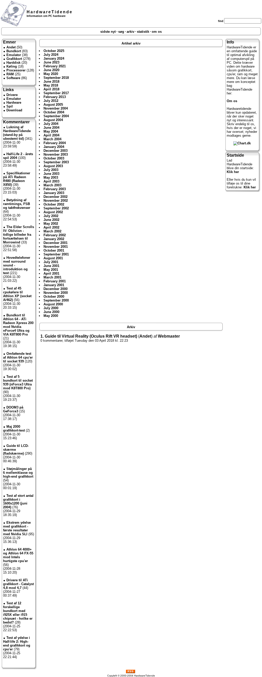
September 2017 (56, 93)
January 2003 (53, 193)
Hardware (13, 102)
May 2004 (50, 131)
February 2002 (54, 235)
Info (230, 42)
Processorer (16, 70)
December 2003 (55, 151)
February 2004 (54, 143)
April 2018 (51, 89)
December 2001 (55, 243)
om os (157, 32)
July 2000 (50, 308)
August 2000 (53, 304)
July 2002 (50, 216)
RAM (10, 74)
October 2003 (53, 158)
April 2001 (51, 273)
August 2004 (53, 120)
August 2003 (53, 166)
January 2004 (53, 147)
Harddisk (13, 63)
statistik (143, 32)
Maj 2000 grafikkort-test (14, 428)
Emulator (13, 55)
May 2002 (50, 223)
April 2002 (51, 227)
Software (13, 78)
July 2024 (50, 55)
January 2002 (53, 239)
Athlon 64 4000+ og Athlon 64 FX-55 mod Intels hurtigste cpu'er (18, 555)
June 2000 (51, 312)
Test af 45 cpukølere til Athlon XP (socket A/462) (17, 294)
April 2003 (51, 181)
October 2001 (53, 250)
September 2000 (56, 300)
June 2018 (51, 81)
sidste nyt (108, 32)
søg (121, 32)
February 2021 (54, 66)
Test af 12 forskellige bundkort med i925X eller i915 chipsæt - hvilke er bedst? (17, 612)
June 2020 (51, 70)
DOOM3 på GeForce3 (13, 409)
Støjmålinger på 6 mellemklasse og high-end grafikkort (18, 472)
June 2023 (51, 62)
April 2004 (51, 135)
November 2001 (55, 247)
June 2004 (51, 128)
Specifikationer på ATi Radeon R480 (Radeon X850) (16, 179)
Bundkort (13, 51)
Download (14, 110)
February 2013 (54, 97)
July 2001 (50, 262)
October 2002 (53, 204)
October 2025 (53, 51)
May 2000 (50, 316)
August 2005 (53, 104)
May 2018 (50, 85)
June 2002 (51, 220)
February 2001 (54, 281)
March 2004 (52, 139)
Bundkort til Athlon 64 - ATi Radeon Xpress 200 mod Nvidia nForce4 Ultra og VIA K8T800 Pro (18, 324)
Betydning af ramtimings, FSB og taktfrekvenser (16, 204)
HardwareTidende (50, 12)
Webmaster (169, 336)
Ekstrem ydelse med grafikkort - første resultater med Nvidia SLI (17, 528)
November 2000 (55, 293)
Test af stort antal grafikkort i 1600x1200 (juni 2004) (18, 501)
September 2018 (56, 78)
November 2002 (55, 200)
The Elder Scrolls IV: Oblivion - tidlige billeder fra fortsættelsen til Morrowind (18, 234)
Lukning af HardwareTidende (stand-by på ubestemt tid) (17, 133)
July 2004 (50, 124)
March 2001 (52, 277)
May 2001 (50, 270)
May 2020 (50, 74)
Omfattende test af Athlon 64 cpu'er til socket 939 (18, 357)
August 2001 (53, 258)
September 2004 (56, 116)
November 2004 (55, 108)
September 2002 (56, 208)
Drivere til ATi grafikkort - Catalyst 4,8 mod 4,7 (18, 584)
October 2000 (53, 296)
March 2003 (52, 185)
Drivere (12, 95)
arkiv (130, 32)
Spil (9, 106)
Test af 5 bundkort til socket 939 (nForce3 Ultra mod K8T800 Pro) (18, 382)
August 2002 (53, 212)
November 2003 (55, 154)
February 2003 (54, 189)
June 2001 (51, 266)
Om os (232, 101)
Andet (11, 47)
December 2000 (55, 289)
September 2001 (56, 254)
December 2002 (55, 197)
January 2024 (53, 58)
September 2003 (56, 162)
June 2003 (51, 174)
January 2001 (53, 285)
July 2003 (50, 170)
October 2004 (53, 112)
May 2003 (50, 177)
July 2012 (50, 101)
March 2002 (52, 231)
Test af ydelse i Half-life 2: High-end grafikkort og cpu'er (16, 643)
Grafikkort (14, 59)
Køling (11, 66)
